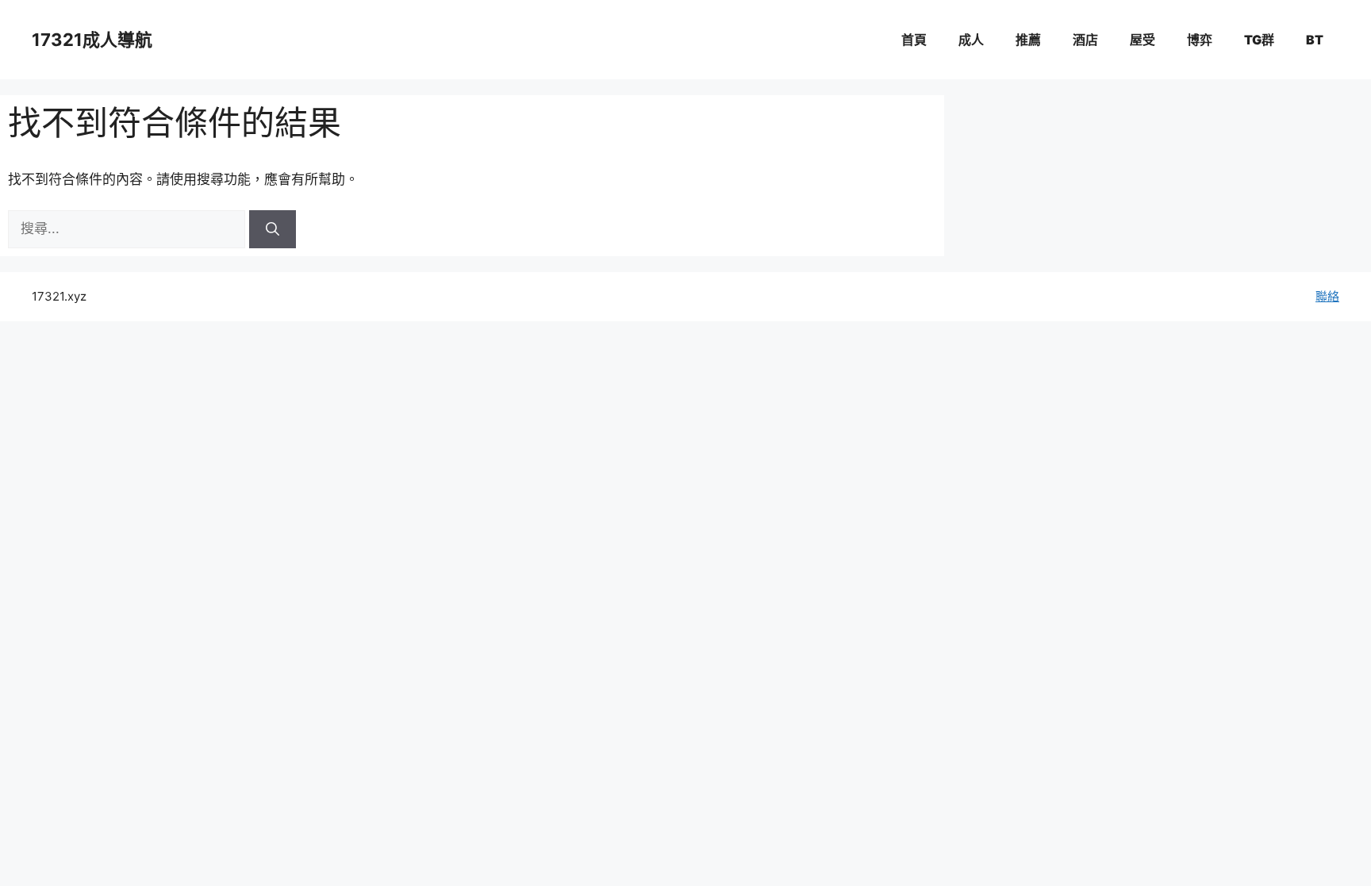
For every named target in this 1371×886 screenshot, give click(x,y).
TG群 (1259, 40)
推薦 (1028, 40)
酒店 (1085, 40)
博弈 (1199, 40)
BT (1314, 40)
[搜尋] (272, 229)
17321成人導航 (92, 39)
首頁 (914, 40)
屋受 (1142, 40)
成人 (971, 40)
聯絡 (1327, 296)
